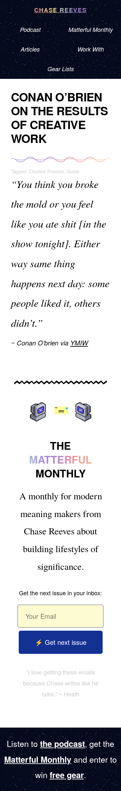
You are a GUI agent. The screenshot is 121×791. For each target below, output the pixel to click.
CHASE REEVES (60, 10)
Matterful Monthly (37, 759)
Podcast (30, 29)
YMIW (79, 342)
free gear (67, 775)
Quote (72, 171)
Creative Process (46, 171)
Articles (30, 49)
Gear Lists (60, 69)
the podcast (62, 743)
